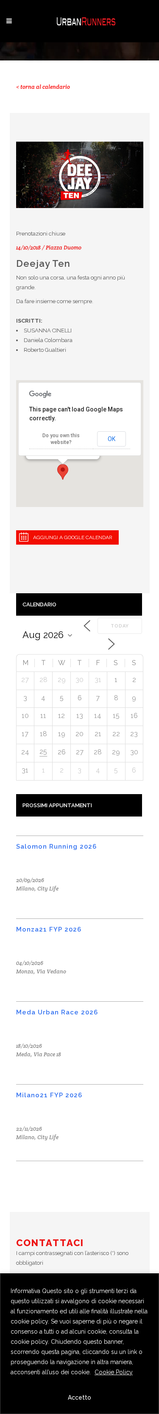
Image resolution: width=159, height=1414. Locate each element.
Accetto (79, 1397)
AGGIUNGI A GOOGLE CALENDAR (72, 537)
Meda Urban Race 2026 (57, 1012)
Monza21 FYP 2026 (48, 929)
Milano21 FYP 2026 (49, 1095)
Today (120, 626)
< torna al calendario (43, 86)
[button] (62, 472)
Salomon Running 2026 (56, 846)
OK (111, 439)
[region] (79, 1343)
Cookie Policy (114, 1372)
